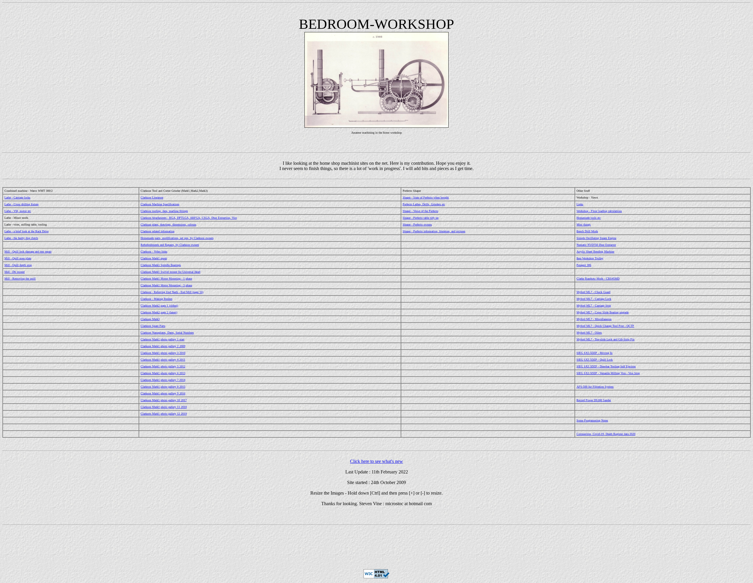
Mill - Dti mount (14, 271)
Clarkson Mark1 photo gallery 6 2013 (163, 373)
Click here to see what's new (376, 461)
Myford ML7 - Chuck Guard (593, 292)
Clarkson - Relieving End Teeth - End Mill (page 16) (172, 292)
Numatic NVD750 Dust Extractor (596, 244)
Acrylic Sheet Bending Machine (595, 251)
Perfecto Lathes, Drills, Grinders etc (424, 204)
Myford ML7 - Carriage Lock (594, 298)
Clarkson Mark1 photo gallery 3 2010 (163, 352)
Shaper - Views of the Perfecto (420, 211)
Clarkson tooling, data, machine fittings (164, 211)
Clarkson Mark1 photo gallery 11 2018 (164, 407)
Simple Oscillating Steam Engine (596, 238)
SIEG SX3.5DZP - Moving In (594, 352)
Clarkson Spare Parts (153, 325)
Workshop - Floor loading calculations (599, 211)
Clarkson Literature (152, 197)
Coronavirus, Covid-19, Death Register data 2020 (606, 434)
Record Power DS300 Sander (594, 400)
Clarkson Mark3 (150, 319)
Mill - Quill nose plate (17, 258)
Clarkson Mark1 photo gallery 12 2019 (164, 413)
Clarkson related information (157, 231)
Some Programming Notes (592, 420)
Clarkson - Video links (154, 251)
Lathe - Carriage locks (17, 197)
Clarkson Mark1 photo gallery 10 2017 (164, 400)
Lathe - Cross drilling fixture (21, 204)
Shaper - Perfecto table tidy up (421, 217)
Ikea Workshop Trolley (590, 258)
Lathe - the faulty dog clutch (21, 238)
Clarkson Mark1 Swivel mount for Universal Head (170, 271)
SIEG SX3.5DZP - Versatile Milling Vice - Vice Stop (608, 373)
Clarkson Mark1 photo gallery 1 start (162, 339)
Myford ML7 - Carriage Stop (594, 305)
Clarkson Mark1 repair (154, 258)
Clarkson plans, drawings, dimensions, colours (168, 224)
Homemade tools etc (589, 217)
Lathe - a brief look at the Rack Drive (26, 231)
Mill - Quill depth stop (18, 265)
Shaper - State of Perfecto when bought (426, 197)
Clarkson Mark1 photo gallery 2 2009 (163, 346)
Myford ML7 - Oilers (589, 332)
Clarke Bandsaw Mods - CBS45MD (598, 278)
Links (580, 204)
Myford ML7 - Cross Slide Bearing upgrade (603, 312)
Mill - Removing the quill (20, 278)
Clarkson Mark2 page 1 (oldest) (159, 305)
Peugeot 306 (584, 265)
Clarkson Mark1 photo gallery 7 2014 (163, 380)
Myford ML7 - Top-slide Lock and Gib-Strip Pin (605, 339)
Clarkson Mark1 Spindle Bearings (161, 265)
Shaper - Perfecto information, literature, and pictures (434, 231)
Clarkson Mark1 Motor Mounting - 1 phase (166, 278)
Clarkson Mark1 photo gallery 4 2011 (163, 359)
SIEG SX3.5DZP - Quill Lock (595, 359)
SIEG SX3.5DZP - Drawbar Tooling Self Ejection (606, 366)
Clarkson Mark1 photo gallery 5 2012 (163, 366)
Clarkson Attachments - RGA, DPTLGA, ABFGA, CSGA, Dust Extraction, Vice (189, 217)
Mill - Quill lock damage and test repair (27, 251)
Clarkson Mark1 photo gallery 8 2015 (163, 386)
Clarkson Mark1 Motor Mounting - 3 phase (166, 285)
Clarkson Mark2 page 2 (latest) (159, 312)
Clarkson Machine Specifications (160, 204)
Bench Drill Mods (587, 231)
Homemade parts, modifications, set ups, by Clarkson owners (177, 238)
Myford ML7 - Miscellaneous (594, 319)
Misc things (584, 224)
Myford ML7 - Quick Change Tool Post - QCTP (605, 325)
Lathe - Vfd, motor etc (17, 211)
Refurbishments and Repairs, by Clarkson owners (170, 244)
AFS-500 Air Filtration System (595, 386)
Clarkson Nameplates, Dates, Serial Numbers (167, 332)
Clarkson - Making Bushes (156, 298)
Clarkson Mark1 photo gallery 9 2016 (163, 393)
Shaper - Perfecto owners (417, 224)
